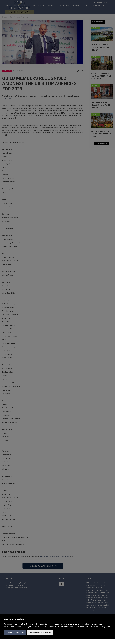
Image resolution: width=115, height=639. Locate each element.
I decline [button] (20, 633)
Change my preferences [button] (40, 633)
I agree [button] (9, 633)
